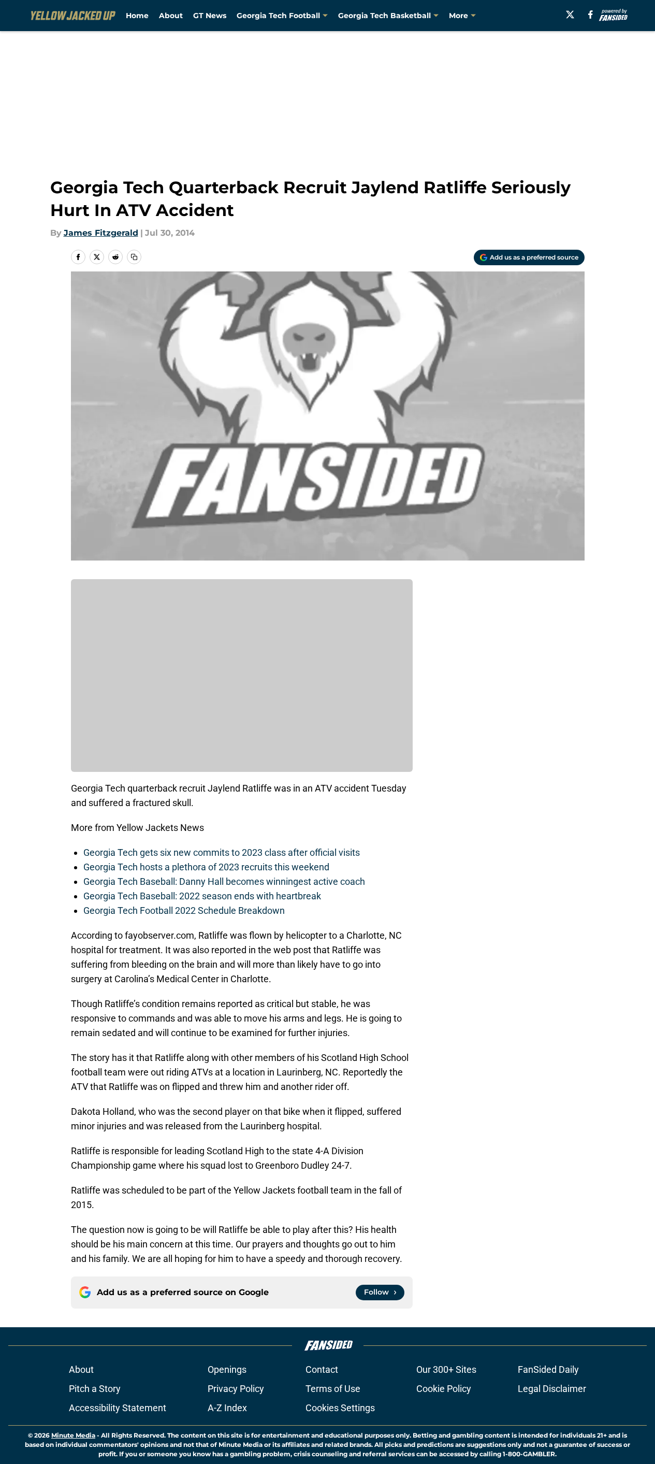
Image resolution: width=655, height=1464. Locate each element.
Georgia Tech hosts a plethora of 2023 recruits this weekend (206, 867)
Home (137, 15)
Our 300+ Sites (446, 1369)
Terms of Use (332, 1388)
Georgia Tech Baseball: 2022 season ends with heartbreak (202, 896)
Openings (227, 1369)
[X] (570, 14)
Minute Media (73, 1435)
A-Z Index (227, 1407)
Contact (321, 1369)
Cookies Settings (340, 1407)
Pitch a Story (95, 1388)
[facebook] (590, 14)
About (171, 15)
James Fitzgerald (101, 233)
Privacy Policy (236, 1388)
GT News (209, 15)
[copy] (134, 257)
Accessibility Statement (117, 1407)
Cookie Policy (443, 1388)
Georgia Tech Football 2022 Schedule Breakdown (184, 910)
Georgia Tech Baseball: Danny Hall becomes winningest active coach (224, 881)
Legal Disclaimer (552, 1388)
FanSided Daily (548, 1369)
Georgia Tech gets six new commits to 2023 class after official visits (221, 852)
